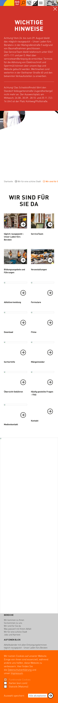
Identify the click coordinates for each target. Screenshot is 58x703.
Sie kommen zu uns (13, 622)
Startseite (8, 181)
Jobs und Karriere (12, 634)
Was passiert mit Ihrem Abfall (17, 628)
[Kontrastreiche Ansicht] (35, 3)
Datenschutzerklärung (20, 669)
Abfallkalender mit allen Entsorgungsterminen (25, 644)
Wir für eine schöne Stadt (29, 181)
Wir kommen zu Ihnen (14, 620)
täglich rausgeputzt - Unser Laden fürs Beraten (26, 647)
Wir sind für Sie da (12, 625)
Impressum (17, 673)
